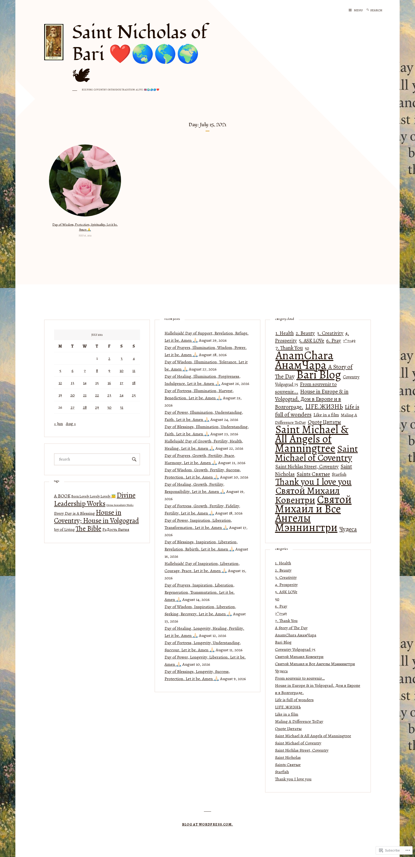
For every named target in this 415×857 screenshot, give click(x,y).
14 (84, 383)
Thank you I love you (313, 481)
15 (97, 383)
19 (60, 395)
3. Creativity (330, 333)
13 (72, 383)
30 (109, 407)
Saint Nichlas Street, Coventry (307, 466)
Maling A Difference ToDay (299, 721)
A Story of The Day (291, 628)
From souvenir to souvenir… (300, 678)
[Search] (367, 10)
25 (134, 395)
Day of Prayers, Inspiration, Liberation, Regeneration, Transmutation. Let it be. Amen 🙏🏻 (200, 592)
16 (109, 383)
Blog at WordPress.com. (207, 824)
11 (133, 370)
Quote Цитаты (288, 728)
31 (121, 407)
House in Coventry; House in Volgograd (96, 516)
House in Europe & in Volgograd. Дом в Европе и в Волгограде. (311, 399)
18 (133, 383)
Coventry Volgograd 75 (295, 649)
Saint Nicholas (288, 757)
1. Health (284, 333)
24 (121, 395)
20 (72, 395)
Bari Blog (318, 374)
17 (121, 383)
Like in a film (326, 415)
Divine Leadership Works (94, 499)
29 (97, 407)
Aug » (71, 423)
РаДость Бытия (115, 529)
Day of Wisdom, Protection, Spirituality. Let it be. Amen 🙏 (85, 227)
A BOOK (62, 496)
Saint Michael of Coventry (316, 453)
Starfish (339, 474)
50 (277, 599)
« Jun (58, 423)
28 (85, 407)
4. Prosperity (286, 584)
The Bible (88, 528)
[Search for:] (380, 10)
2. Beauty (305, 333)
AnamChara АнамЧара (304, 360)
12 (60, 383)
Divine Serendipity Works (120, 505)
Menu (358, 10)
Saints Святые (313, 474)
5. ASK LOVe (311, 340)
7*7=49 (349, 341)
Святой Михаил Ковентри (307, 495)
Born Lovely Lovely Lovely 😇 (93, 496)
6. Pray (333, 340)
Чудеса (348, 529)
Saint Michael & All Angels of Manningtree (311, 439)
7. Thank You (286, 620)
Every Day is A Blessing (74, 513)
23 (109, 395)
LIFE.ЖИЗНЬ (324, 406)
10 (121, 370)
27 (72, 407)
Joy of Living (64, 529)
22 (97, 395)
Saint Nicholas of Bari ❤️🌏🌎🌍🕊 (140, 54)
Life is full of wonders (294, 700)
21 (84, 395)
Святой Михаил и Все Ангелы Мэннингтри (313, 513)
